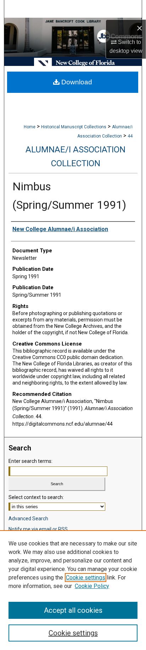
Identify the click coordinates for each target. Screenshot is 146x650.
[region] (73, 590)
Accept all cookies (73, 610)
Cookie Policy (92, 586)
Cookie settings (85, 577)
